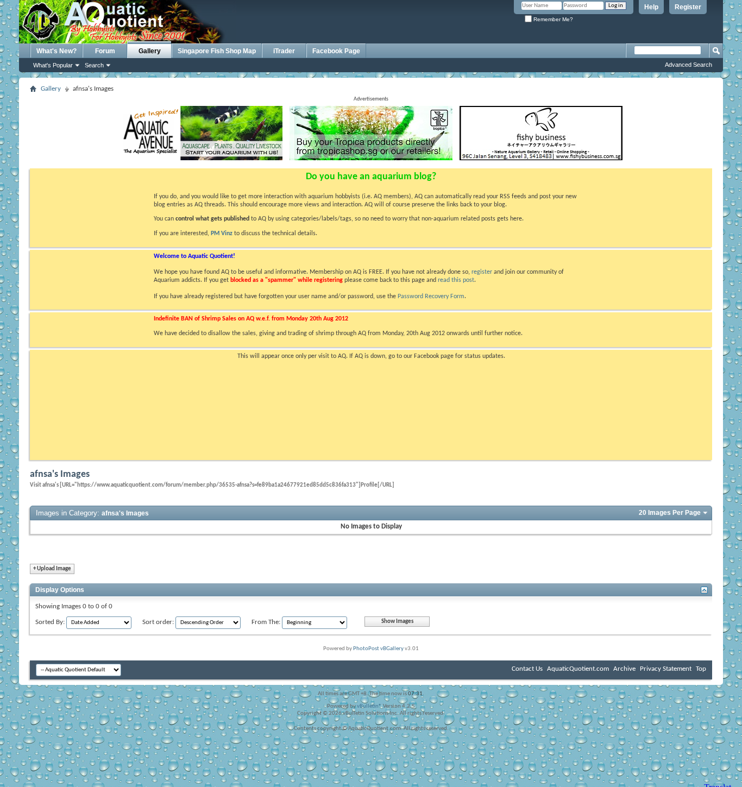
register (481, 272)
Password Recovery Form (431, 296)
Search (94, 65)
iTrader (284, 51)
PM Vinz (221, 233)
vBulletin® (369, 706)
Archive (624, 668)
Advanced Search (688, 64)
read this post (456, 280)
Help (651, 7)
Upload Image (52, 569)
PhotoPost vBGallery (378, 649)
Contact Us (527, 668)
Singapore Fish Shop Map (217, 51)
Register (688, 7)
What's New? (56, 51)
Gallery (150, 51)
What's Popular (53, 65)
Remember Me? (552, 19)
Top (701, 668)
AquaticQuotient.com (578, 668)
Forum (105, 51)
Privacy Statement (665, 668)
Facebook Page (336, 51)
